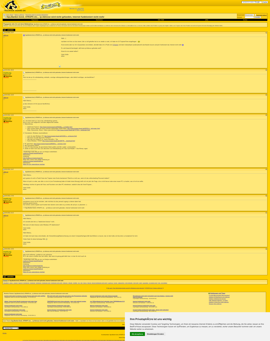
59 (109, 340)
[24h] (206, 19)
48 (91, 340)
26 (57, 340)
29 (61, 340)
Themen (5, 280)
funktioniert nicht (46, 283)
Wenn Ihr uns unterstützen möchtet (34, 164)
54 (101, 340)
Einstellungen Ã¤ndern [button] (155, 334)
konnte (115, 283)
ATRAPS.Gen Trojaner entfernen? (154, 288)
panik (140, 283)
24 (54, 340)
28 (60, 340)
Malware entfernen (19, 14)
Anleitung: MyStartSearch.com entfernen (219, 297)
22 (50, 340)
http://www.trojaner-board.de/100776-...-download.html (58, 141)
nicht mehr (135, 283)
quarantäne (145, 283)
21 (49, 340)
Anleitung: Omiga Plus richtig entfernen (219, 302)
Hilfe (159, 19)
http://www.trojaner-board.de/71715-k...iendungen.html (73, 130)
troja (159, 283)
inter (81, 283)
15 (39, 340)
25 (55, 340)
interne (85, 283)
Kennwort (239, 17)
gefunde (70, 283)
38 (76, 340)
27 (58, 340)
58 (107, 340)
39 (77, 340)
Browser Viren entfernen (215, 303)
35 (71, 340)
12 (35, 340)
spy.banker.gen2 (153, 283)
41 (80, 340)
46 (88, 340)
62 (114, 340)
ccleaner (15, 283)
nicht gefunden (129, 283)
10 (31, 340)
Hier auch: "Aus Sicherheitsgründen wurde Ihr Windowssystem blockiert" (125, 288)
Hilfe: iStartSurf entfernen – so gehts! (218, 300)
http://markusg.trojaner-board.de (33, 158)
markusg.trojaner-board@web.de (33, 153)
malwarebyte (121, 283)
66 (120, 340)
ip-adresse (110, 283)
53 (99, 340)
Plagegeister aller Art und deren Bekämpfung (36, 14)
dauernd (20, 283)
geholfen (75, 283)
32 (66, 340)
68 (123, 340)
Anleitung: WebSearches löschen (217, 298)
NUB (162, 19)
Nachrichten (99, 19)
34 (69, 340)
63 (115, 340)
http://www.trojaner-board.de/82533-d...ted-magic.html (83, 128)
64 (117, 340)
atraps (11, 283)
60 (110, 340)
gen (79, 283)
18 (44, 340)
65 (118, 340)
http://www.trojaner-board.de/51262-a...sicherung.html (60, 136)
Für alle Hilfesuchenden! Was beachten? (219, 295)
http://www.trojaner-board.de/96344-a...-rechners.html (50, 144)
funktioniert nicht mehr (56, 283)
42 (82, 340)
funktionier (32, 283)
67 (122, 340)
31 (65, 340)
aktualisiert (6, 283)
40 (79, 340)
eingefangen (26, 283)
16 (41, 340)
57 (106, 340)
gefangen (65, 283)
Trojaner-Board (9, 14)
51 (96, 340)
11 (33, 340)
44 (85, 340)
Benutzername (241, 15)
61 (112, 340)
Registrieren (35, 19)
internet (89, 283)
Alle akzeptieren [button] (137, 334)
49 (93, 340)
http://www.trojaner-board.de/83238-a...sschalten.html (56, 127)
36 (73, 340)
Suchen (245, 19)
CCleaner (115, 45)
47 (90, 340)
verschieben (164, 283)
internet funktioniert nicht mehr (99, 283)
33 (68, 340)
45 (87, 340)
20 (47, 340)
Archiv (5, 333)
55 (103, 340)
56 (104, 340)
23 (52, 340)
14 (38, 340)
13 (36, 340)
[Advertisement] (41, 52)
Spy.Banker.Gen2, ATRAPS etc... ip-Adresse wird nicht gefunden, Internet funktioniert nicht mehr (58, 24)
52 (98, 340)
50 (95, 340)
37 (74, 340)
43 (84, 340)
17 (42, 340)
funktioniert (38, 283)
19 (46, 340)
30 (63, 340)
